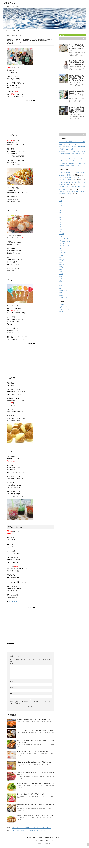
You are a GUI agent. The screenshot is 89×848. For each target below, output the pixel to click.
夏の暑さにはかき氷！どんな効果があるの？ (30, 794)
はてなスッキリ (10, 3)
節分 (60, 285)
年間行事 (61, 269)
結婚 (60, 288)
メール (12, 687)
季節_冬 (61, 260)
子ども (61, 257)
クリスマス (62, 236)
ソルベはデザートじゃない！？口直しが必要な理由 (32, 751)
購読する (64, 35)
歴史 (60, 281)
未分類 (61, 274)
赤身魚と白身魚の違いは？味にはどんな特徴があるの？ (34, 762)
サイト (11, 693)
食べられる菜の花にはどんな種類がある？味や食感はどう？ (35, 783)
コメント (12, 663)
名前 (11, 681)
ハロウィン (62, 243)
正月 (60, 278)
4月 (60, 215)
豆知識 (61, 295)
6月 (60, 220)
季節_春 (61, 264)
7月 (60, 222)
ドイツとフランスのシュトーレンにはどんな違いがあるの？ (35, 730)
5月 (60, 217)
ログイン (61, 304)
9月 (60, 227)
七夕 (60, 248)
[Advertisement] (30, 114)
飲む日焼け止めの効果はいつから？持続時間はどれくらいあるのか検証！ (76, 62)
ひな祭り (61, 234)
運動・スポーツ (63, 297)
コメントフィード (64, 309)
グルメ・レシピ (13, 601)
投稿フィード (63, 307)
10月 (60, 201)
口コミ (61, 255)
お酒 (60, 229)
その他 (61, 231)
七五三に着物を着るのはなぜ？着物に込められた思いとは (29, 830)
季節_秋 (61, 267)
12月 (60, 205)
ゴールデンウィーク (64, 241)
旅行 (60, 271)
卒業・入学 (62, 252)
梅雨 (60, 276)
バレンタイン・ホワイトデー (67, 245)
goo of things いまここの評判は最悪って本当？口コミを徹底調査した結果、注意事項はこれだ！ (72, 154)
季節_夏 (61, 262)
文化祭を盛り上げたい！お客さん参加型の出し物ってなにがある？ (31, 828)
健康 (60, 250)
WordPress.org (63, 311)
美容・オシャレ (63, 290)
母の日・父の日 (63, 283)
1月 (60, 208)
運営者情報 (16, 31)
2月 (60, 210)
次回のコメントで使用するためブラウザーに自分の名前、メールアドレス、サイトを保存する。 (30, 702)
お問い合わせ (7, 31)
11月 (60, 203)
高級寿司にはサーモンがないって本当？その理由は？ (33, 719)
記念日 (61, 292)
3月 (60, 212)
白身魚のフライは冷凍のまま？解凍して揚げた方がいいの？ (35, 815)
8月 (60, 224)
